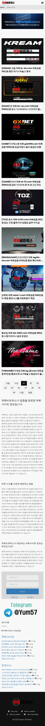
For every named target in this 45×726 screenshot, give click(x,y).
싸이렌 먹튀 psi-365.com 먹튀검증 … (15, 641)
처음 (8, 383)
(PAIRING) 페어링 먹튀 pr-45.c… (13, 653)
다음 (22, 392)
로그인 (22, 591)
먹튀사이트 (8, 636)
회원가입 (14, 597)
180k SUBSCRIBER (32, 714)
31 (24, 383)
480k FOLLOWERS (29, 711)
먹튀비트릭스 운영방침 (12, 630)
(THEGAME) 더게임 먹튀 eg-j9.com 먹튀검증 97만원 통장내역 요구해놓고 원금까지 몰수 (22, 374)
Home (2, 7)
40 (14, 392)
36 (19, 388)
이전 (16, 383)
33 (38, 383)
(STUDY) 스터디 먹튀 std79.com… (14, 647)
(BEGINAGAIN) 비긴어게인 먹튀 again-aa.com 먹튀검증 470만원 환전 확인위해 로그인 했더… (22, 260)
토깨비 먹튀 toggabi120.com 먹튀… (14, 656)
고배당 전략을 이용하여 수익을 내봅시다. (17, 676)
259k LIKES (14, 711)
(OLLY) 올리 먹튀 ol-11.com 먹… (13, 650)
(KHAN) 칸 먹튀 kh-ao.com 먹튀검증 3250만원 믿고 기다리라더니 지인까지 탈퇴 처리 (22, 109)
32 (31, 383)
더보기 (8, 659)
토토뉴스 (7, 665)
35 (12, 388)
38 (32, 388)
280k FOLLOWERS (14, 714)
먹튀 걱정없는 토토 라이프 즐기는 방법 (16, 670)
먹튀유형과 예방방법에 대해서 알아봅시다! (17, 684)
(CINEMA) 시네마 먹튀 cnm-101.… (14, 644)
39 (39, 388)
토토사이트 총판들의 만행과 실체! (14, 681)
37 (26, 388)
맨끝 (30, 392)
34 (5, 388)
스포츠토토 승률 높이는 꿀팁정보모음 (16, 673)
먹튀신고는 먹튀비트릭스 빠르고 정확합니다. (18, 678)
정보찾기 (30, 597)
